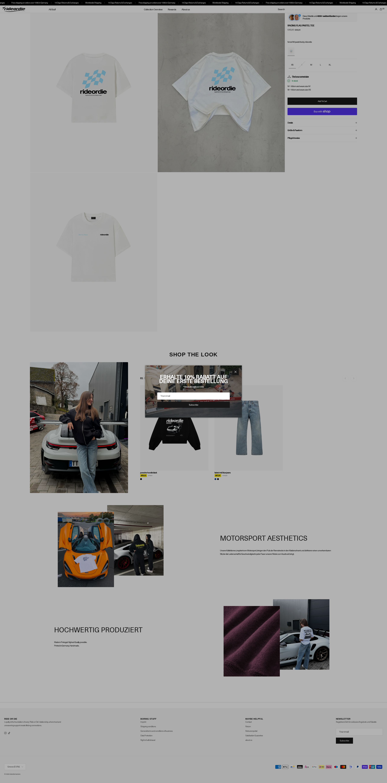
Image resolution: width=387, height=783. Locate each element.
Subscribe (193, 405)
